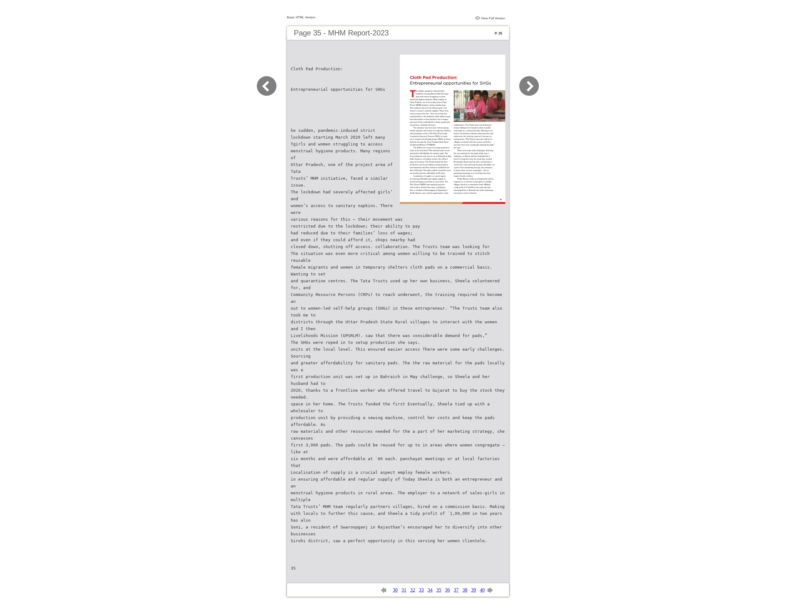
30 (395, 590)
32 (412, 590)
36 (447, 590)
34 (430, 590)
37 (456, 590)
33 (421, 590)
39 (473, 590)
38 (464, 590)
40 (482, 590)
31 (403, 590)
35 (438, 590)
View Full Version (493, 18)
